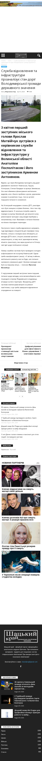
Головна (3, 61)
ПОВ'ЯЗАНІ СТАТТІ (12, 369)
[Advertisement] (21, 30)
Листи (3, 734)
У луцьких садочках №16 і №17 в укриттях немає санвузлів (20, 389)
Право (3, 731)
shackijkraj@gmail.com (29, 662)
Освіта (4, 66)
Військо (4, 741)
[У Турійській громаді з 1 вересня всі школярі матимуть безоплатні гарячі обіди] (7, 378)
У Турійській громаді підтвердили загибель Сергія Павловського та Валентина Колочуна (18, 419)
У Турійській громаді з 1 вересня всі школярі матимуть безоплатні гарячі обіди (7, 387)
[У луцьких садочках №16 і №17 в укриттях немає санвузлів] (21, 379)
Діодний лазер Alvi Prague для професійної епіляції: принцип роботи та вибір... (27, 712)
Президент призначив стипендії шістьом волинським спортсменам (9, 351)
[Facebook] (21, 667)
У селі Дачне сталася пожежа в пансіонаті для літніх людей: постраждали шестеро (20, 436)
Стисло (3, 752)
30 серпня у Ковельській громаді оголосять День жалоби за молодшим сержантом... (24, 685)
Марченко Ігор (10, 92)
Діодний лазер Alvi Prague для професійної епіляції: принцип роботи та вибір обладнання (19, 427)
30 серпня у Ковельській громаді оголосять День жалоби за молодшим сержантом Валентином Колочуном (18, 409)
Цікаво (3, 738)
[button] (38, 55)
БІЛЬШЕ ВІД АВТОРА (29, 369)
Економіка (4, 748)
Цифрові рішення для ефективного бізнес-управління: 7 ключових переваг (31, 350)
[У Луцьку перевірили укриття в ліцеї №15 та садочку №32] (34, 379)
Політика (4, 745)
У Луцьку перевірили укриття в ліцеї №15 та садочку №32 (33, 389)
